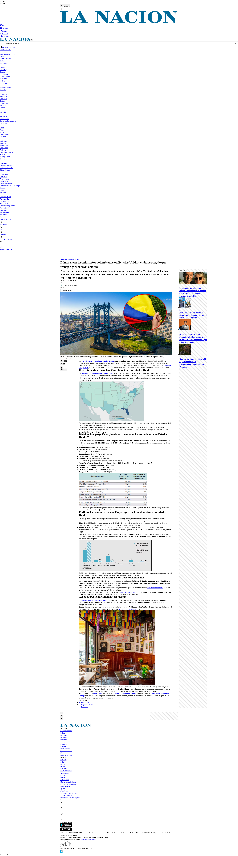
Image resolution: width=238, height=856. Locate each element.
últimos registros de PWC (128, 609)
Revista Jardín (4, 208)
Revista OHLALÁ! (5, 197)
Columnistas (4, 119)
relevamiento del (95, 600)
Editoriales (3, 117)
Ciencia (2, 108)
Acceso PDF (4, 174)
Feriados (3, 150)
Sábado (2, 188)
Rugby (2, 130)
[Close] (61, 713)
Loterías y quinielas (6, 152)
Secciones (5, 28)
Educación (3, 99)
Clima (2, 56)
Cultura (2, 101)
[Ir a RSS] (61, 820)
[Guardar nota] (64, 361)
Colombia (84, 707)
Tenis (2, 132)
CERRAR (2, 1)
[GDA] (65, 846)
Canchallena (4, 134)
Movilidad (3, 79)
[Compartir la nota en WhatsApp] (64, 364)
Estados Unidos (5, 88)
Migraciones (74, 259)
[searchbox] (118, 44)
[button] (119, 144)
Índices (2, 81)
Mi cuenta (5, 37)
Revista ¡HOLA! (5, 199)
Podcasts (3, 154)
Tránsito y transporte (7, 54)
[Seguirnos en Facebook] (61, 803)
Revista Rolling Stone (7, 206)
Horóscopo (4, 148)
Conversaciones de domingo (10, 186)
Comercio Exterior (6, 76)
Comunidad (4, 103)
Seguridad (3, 97)
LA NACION (64, 259)
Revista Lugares (5, 201)
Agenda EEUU (84, 702)
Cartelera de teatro (6, 168)
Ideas (2, 190)
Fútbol (2, 128)
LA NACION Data (6, 59)
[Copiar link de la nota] (61, 367)
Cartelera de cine (6, 166)
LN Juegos (3, 141)
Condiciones (84, 840)
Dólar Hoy (3, 70)
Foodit (4, 31)
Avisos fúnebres (5, 179)
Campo (2, 72)
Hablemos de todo (6, 110)
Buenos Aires (4, 94)
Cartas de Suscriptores (8, 121)
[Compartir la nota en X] (64, 369)
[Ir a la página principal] (119, 23)
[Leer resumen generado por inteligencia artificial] (61, 361)
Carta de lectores (6, 183)
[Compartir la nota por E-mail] (66, 369)
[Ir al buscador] (62, 9)
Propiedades (4, 74)
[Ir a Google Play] (66, 826)
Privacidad (92, 840)
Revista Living (4, 203)
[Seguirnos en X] (61, 808)
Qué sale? (3, 163)
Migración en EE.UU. (88, 705)
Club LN (5, 34)
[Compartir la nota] (61, 364)
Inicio (4, 26)
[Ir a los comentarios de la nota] (66, 361)
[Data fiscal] (61, 853)
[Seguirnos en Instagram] (61, 814)
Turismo (3, 143)
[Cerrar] (31, 40)
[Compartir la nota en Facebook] (61, 369)
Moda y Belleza (5, 157)
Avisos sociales (5, 181)
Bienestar (3, 105)
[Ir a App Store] (66, 831)
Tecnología (4, 146)
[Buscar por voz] (235, 43)
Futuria (2, 68)
